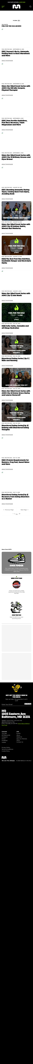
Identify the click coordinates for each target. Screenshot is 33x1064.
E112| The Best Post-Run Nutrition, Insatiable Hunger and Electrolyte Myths (16, 260)
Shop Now (22, 2)
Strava (3, 739)
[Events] (16, 611)
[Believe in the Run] (16, 8)
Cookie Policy (6, 751)
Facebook (4, 740)
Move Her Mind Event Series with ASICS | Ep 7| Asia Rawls (16, 294)
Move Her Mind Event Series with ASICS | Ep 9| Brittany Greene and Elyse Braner (16, 157)
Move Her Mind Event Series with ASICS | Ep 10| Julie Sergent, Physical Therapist (16, 88)
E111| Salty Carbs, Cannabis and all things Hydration (15, 326)
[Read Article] (16, 38)
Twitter (4, 742)
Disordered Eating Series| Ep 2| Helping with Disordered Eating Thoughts (15, 427)
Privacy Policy (6, 747)
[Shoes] (16, 586)
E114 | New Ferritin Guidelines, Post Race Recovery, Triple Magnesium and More (14, 122)
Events (18, 733)
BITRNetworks (6, 735)
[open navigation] (3, 6)
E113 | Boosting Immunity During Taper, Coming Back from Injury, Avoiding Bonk (15, 191)
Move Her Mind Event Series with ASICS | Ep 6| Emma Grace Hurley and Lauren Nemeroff (16, 393)
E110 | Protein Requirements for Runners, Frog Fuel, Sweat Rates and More (15, 462)
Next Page (24, 510)
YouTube (4, 733)
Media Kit (19, 737)
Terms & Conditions (7, 749)
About (18, 735)
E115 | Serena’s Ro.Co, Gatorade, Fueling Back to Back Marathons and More (16, 53)
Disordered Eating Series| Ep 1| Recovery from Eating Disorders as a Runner (15, 496)
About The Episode (7, 60)
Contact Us (19, 742)
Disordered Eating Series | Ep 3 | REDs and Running (15, 359)
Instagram (5, 737)
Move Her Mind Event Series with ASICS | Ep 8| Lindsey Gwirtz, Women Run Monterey (16, 226)
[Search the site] (30, 7)
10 (19, 513)
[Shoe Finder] (16, 563)
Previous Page (9, 510)
